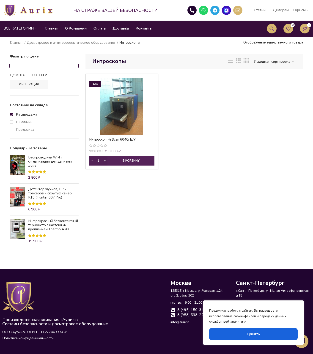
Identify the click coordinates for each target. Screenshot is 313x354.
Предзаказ (24, 130)
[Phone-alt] (192, 10)
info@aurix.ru (180, 322)
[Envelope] (237, 10)
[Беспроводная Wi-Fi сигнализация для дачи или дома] (17, 167)
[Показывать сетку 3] (238, 61)
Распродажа (26, 114)
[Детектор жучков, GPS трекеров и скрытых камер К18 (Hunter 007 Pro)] (17, 199)
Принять (253, 334)
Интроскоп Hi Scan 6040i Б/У (112, 139)
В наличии (23, 122)
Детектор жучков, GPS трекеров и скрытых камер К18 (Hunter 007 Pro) (50, 193)
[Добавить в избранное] (151, 95)
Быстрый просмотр (151, 85)
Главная (16, 43)
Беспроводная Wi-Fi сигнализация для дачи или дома (50, 161)
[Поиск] (272, 28)
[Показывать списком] (230, 61)
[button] (121, 161)
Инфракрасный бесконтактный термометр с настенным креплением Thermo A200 (53, 225)
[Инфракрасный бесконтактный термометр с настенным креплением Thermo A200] (17, 231)
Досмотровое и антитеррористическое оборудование (71, 43)
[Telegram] (215, 10)
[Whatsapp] (203, 10)
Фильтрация (29, 84)
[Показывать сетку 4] (246, 61)
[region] (253, 322)
